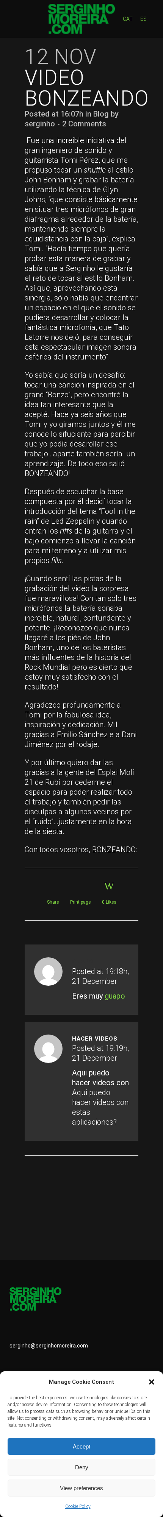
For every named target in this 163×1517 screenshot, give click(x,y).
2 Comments (84, 123)
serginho (40, 123)
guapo (115, 995)
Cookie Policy (78, 1506)
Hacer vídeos (95, 1038)
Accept (81, 1446)
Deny (81, 1467)
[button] (151, 1382)
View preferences (81, 1488)
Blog (101, 113)
